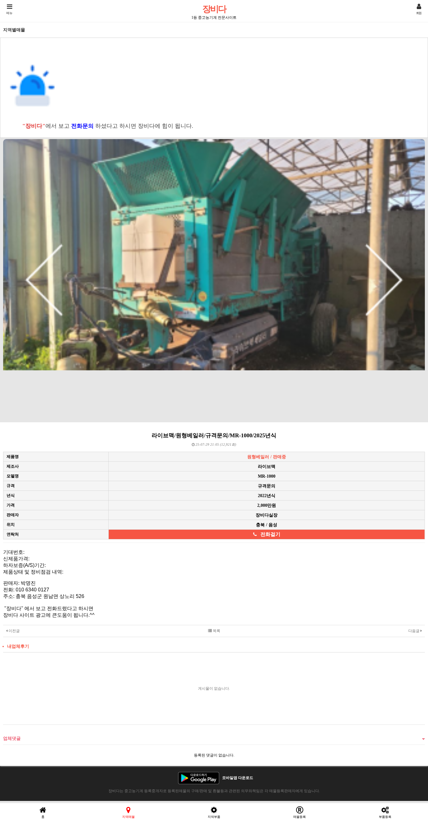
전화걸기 (270, 534)
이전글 (14, 631)
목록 (216, 631)
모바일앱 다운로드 (237, 778)
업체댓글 (12, 738)
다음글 (414, 631)
